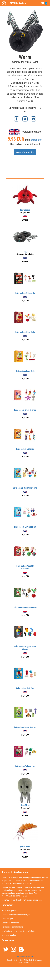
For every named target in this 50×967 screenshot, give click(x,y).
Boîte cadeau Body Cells (25, 371)
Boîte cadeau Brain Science (25, 410)
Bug (25, 251)
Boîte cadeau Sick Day (25, 688)
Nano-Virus (25, 805)
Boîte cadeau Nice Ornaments (25, 607)
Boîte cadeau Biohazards (25, 293)
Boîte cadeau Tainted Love (25, 766)
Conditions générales (10, 922)
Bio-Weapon (25, 210)
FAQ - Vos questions (10, 910)
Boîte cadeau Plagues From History (25, 648)
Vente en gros (7, 918)
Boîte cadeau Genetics (25, 449)
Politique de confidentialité (12, 926)
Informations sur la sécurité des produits (18, 931)
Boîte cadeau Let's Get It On (25, 527)
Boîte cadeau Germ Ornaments (25, 488)
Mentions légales (9, 935)
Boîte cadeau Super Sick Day (25, 727)
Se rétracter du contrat (25, 956)
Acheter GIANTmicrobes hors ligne (16, 914)
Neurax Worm (25, 846)
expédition (36, 139)
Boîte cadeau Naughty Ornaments (25, 567)
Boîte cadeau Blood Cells (25, 332)
